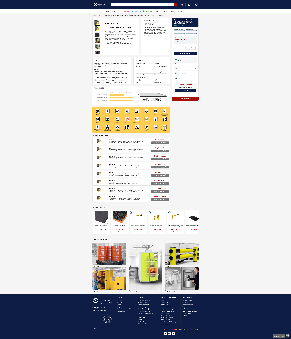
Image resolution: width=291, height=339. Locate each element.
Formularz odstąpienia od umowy (145, 314)
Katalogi (173, 11)
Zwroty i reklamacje (143, 309)
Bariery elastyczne (187, 309)
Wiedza (165, 11)
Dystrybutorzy (165, 305)
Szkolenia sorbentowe (167, 311)
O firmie (119, 300)
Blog (118, 307)
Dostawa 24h (137, 11)
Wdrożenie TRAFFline (166, 315)
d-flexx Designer (165, 320)
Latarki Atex (185, 302)
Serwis (119, 305)
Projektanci (164, 300)
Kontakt (180, 11)
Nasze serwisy (121, 311)
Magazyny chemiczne (189, 307)
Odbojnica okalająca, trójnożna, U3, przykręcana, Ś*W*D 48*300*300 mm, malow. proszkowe (157, 226)
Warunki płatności (143, 305)
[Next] (198, 222)
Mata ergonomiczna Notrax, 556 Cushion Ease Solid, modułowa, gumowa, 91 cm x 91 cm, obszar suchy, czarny (101, 226)
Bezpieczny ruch (187, 300)
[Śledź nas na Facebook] (165, 333)
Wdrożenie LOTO (165, 313)
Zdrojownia (185, 315)
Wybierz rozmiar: (178, 29)
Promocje (126, 11)
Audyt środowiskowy (167, 309)
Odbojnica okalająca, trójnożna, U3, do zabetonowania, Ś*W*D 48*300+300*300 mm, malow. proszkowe (175, 226)
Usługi (157, 11)
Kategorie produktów (111, 11)
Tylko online (141, 317)
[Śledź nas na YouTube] (169, 333)
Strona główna (96, 15)
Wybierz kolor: (189, 29)
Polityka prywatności (144, 311)
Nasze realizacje (165, 324)
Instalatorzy (164, 302)
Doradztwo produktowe (168, 317)
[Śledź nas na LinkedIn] (173, 333)
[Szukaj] (175, 4)
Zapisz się (185, 90)
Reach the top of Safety (124, 309)
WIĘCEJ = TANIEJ (142, 323)
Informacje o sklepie (144, 300)
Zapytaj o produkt (186, 98)
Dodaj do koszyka (185, 53)
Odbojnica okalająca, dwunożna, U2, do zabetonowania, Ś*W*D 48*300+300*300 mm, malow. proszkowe (138, 226)
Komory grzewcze (187, 305)
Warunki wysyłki (142, 307)
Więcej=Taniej (149, 11)
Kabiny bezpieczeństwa (189, 311)
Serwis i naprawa (166, 307)
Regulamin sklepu (143, 302)
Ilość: (175, 48)
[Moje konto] (181, 4)
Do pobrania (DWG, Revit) (168, 322)
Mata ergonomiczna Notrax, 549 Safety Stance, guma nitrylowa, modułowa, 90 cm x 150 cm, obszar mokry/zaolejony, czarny (193, 226)
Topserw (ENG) (186, 313)
